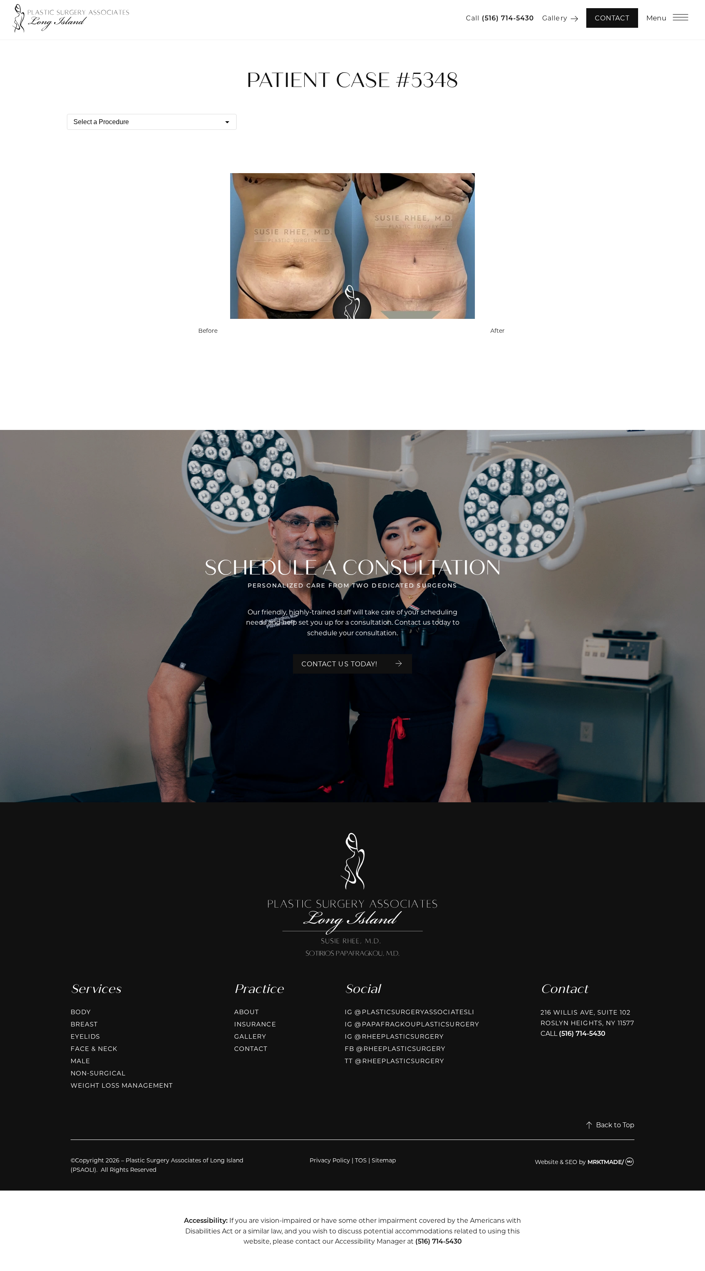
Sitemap (384, 1160)
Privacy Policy (330, 1160)
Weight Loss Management (122, 1085)
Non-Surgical (98, 1073)
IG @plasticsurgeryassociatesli (409, 1012)
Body (81, 1012)
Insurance (255, 1024)
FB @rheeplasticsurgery (395, 1048)
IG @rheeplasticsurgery (394, 1036)
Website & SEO (556, 1162)
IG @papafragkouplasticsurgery (412, 1024)
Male (80, 1061)
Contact (612, 17)
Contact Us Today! (339, 663)
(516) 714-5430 (508, 17)
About (246, 1012)
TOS (361, 1160)
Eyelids (85, 1036)
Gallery (554, 17)
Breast (84, 1024)
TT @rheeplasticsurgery (394, 1061)
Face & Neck (94, 1048)
